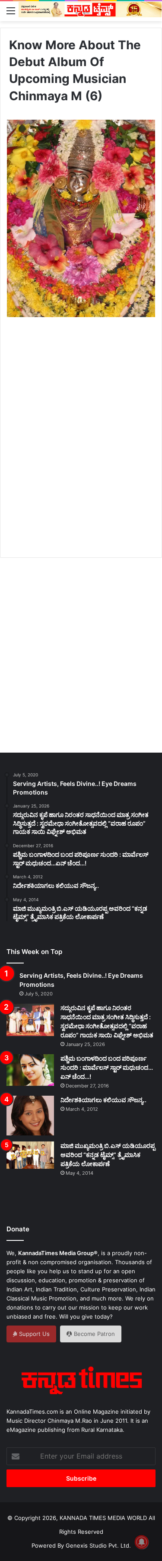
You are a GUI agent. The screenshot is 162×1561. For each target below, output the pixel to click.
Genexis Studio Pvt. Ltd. (98, 1545)
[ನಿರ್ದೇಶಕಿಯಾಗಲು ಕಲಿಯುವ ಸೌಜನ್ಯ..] (30, 1115)
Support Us (33, 1333)
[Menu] (10, 10)
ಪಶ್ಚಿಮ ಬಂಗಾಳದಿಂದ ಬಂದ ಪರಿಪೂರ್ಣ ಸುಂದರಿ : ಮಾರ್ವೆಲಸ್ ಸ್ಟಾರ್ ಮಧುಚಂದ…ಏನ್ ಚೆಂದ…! (106, 1067)
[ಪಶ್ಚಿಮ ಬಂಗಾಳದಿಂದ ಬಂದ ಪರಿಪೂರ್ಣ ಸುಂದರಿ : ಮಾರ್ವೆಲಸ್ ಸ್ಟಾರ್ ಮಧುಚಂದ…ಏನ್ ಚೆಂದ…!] (30, 1070)
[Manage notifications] (142, 1542)
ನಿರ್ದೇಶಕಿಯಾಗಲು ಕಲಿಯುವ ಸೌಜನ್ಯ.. (103, 1099)
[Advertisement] (81, 447)
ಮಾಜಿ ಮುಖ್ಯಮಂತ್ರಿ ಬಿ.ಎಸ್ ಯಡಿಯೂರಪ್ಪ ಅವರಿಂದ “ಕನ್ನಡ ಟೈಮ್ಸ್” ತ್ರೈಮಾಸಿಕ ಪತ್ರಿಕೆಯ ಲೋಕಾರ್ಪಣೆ (107, 1154)
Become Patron (93, 1333)
